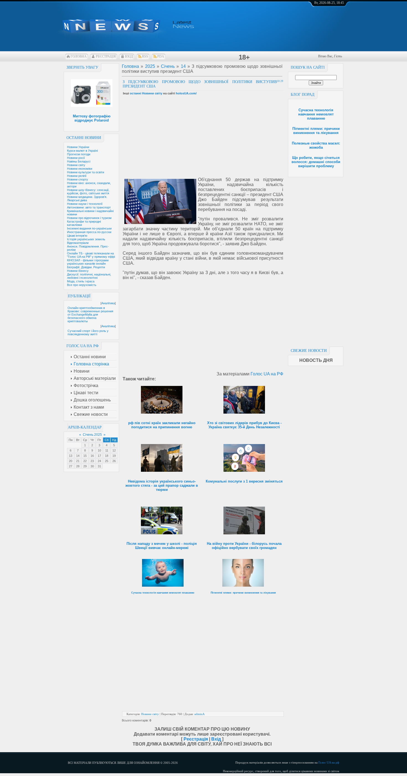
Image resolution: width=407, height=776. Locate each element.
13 (70, 455)
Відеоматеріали (78, 242)
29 (85, 466)
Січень (168, 66)
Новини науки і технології (84, 203)
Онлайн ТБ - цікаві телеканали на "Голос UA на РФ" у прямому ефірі (91, 255)
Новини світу (76, 165)
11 (106, 450)
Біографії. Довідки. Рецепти (86, 267)
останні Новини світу (146, 93)
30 (92, 466)
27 (70, 466)
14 (77, 455)
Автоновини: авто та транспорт (89, 207)
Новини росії (76, 157)
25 (106, 461)
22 (85, 461)
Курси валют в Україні (82, 150)
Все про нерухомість (81, 285)
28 (77, 466)
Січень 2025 (92, 435)
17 (99, 455)
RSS (145, 56)
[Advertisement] (316, 260)
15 (85, 455)
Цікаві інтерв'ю (77, 235)
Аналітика (108, 303)
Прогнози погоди (78, 154)
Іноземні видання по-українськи (89, 228)
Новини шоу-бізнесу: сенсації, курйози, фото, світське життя (88, 191)
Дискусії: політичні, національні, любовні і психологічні (89, 276)
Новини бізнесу (78, 270)
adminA (199, 714)
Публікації (79, 296)
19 (114, 455)
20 (70, 461)
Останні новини (83, 138)
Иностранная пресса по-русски (89, 232)
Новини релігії (76, 175)
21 (77, 461)
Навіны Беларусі (78, 161)
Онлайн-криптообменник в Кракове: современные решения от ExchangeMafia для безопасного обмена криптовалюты (90, 314)
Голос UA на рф (328, 762)
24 (99, 461)
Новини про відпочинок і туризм (89, 218)
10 (99, 450)
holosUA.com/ (186, 93)
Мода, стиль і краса (80, 281)
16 (92, 455)
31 (99, 466)
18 (106, 455)
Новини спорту (77, 179)
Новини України (78, 147)
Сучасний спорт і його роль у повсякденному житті (88, 332)
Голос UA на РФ (267, 374)
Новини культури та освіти (85, 172)
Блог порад (303, 94)
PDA (160, 56)
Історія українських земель (86, 239)
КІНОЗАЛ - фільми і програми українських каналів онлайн (88, 262)
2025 (150, 66)
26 (114, 461)
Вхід (129, 56)
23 (92, 461)
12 (114, 450)
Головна (79, 56)
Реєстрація (106, 56)
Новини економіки (79, 168)
